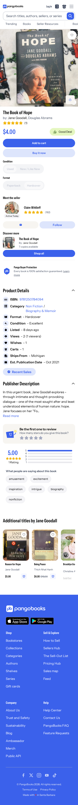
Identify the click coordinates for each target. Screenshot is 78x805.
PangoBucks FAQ (56, 725)
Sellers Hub (51, 648)
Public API (13, 756)
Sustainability (15, 725)
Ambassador (15, 741)
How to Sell (51, 640)
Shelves (11, 671)
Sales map (50, 671)
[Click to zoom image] (39, 68)
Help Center (52, 710)
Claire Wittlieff (32, 207)
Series (10, 679)
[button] (39, 291)
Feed (47, 679)
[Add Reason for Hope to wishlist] (24, 534)
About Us (13, 710)
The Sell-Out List (55, 656)
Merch (10, 748)
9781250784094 (31, 299)
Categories (14, 656)
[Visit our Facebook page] (23, 775)
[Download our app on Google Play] (42, 621)
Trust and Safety (18, 718)
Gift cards (13, 686)
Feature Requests (56, 733)
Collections (14, 648)
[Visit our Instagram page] (39, 775)
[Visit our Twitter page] (31, 775)
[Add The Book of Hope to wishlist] (72, 35)
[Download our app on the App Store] (17, 621)
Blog (9, 733)
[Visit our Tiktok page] (54, 775)
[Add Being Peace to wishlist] (53, 534)
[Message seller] (20, 224)
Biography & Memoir (41, 311)
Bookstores (14, 640)
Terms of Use (29, 789)
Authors (12, 663)
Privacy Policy (48, 789)
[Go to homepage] (13, 6)
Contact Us (51, 718)
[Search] (70, 16)
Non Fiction (34, 306)
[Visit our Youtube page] (47, 775)
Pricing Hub (52, 663)
